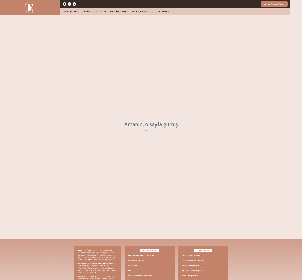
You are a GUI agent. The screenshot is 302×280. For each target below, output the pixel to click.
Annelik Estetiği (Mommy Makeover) (141, 255)
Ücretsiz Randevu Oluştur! (274, 4)
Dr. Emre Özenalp (160, 11)
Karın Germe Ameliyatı (136, 260)
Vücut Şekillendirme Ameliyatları (140, 276)
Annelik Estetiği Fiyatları (190, 266)
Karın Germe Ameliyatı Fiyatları (193, 260)
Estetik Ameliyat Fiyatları (94, 11)
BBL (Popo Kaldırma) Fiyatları (192, 270)
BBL (129, 270)
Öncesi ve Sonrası (119, 11)
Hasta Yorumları (140, 11)
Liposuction (132, 266)
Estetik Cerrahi (70, 11)
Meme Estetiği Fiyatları (190, 276)
